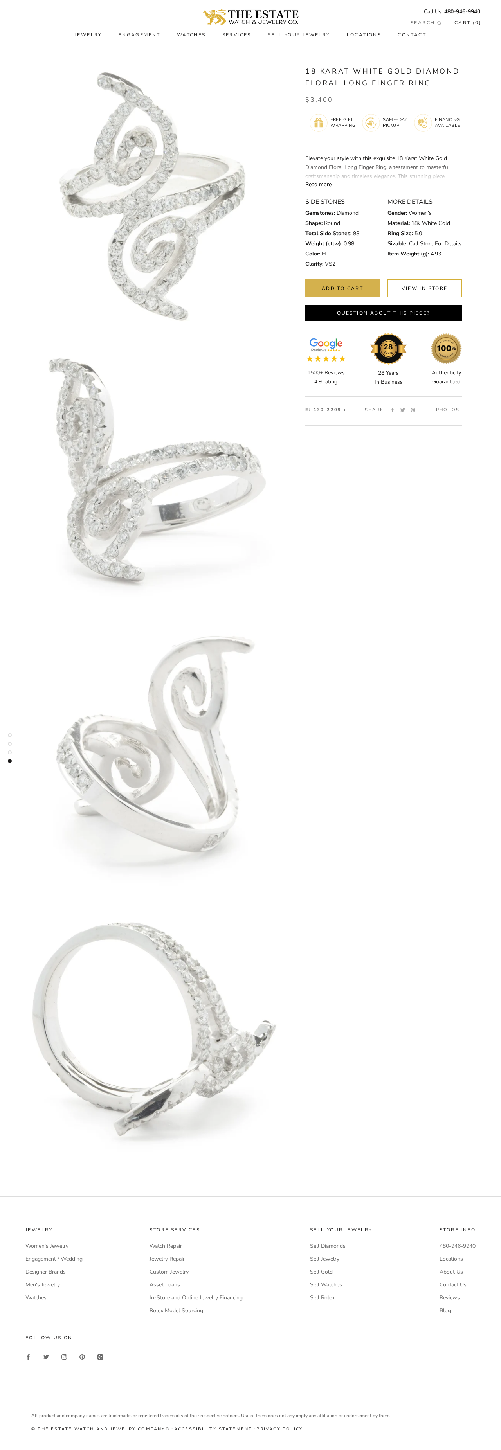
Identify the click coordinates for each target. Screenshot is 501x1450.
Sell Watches (326, 1284)
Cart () (467, 23)
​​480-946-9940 (462, 11)
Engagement (139, 35)
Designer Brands (45, 1271)
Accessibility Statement (213, 1429)
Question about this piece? (383, 313)
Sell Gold (321, 1271)
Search (424, 23)
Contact (412, 35)
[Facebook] (392, 410)
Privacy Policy (279, 1429)
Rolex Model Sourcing (176, 1310)
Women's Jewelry (46, 1246)
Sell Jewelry (324, 1259)
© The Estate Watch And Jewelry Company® (100, 1429)
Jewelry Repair (167, 1259)
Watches (36, 1297)
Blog (445, 1310)
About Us (451, 1271)
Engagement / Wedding (54, 1259)
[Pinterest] (413, 410)
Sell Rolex (322, 1297)
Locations (364, 35)
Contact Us (453, 1284)
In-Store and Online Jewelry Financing (196, 1297)
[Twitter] (402, 410)
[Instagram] (64, 1356)
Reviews (450, 1297)
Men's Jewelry (42, 1284)
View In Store (424, 288)
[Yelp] (100, 1356)
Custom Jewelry (169, 1271)
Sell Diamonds (328, 1246)
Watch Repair (166, 1246)
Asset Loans (165, 1284)
